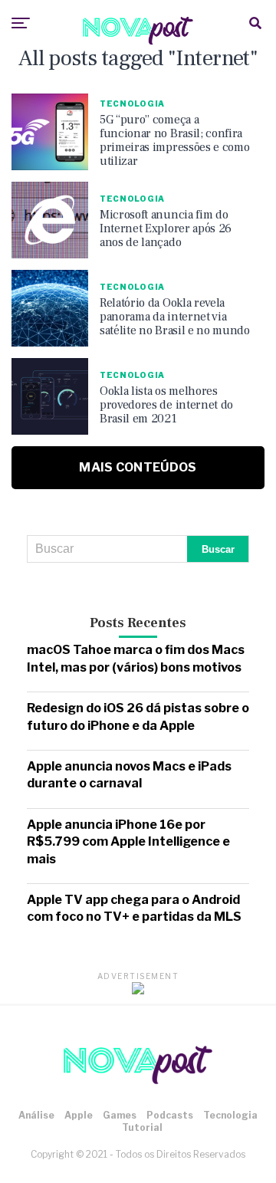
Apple (78, 1115)
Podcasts (169, 1115)
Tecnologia (230, 1115)
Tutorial (142, 1127)
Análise (36, 1115)
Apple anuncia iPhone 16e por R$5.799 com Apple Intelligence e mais (128, 841)
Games (119, 1115)
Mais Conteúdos (137, 467)
